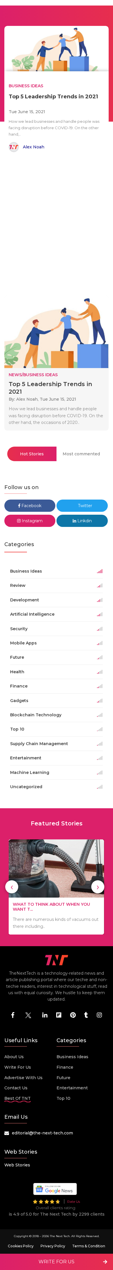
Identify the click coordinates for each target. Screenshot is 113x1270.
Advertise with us (23, 1077)
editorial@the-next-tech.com (42, 1133)
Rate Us (73, 1201)
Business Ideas (72, 1056)
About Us (14, 1056)
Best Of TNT (17, 1098)
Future (63, 1077)
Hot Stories (32, 454)
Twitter (84, 505)
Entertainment (72, 1087)
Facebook (30, 505)
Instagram (32, 520)
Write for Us (17, 1067)
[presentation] (11, 887)
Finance (65, 1067)
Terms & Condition (88, 1246)
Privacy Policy (53, 1246)
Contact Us (16, 1087)
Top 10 (63, 1098)
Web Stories (17, 1165)
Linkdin (84, 520)
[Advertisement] (56, 225)
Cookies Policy (21, 1246)
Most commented (81, 454)
